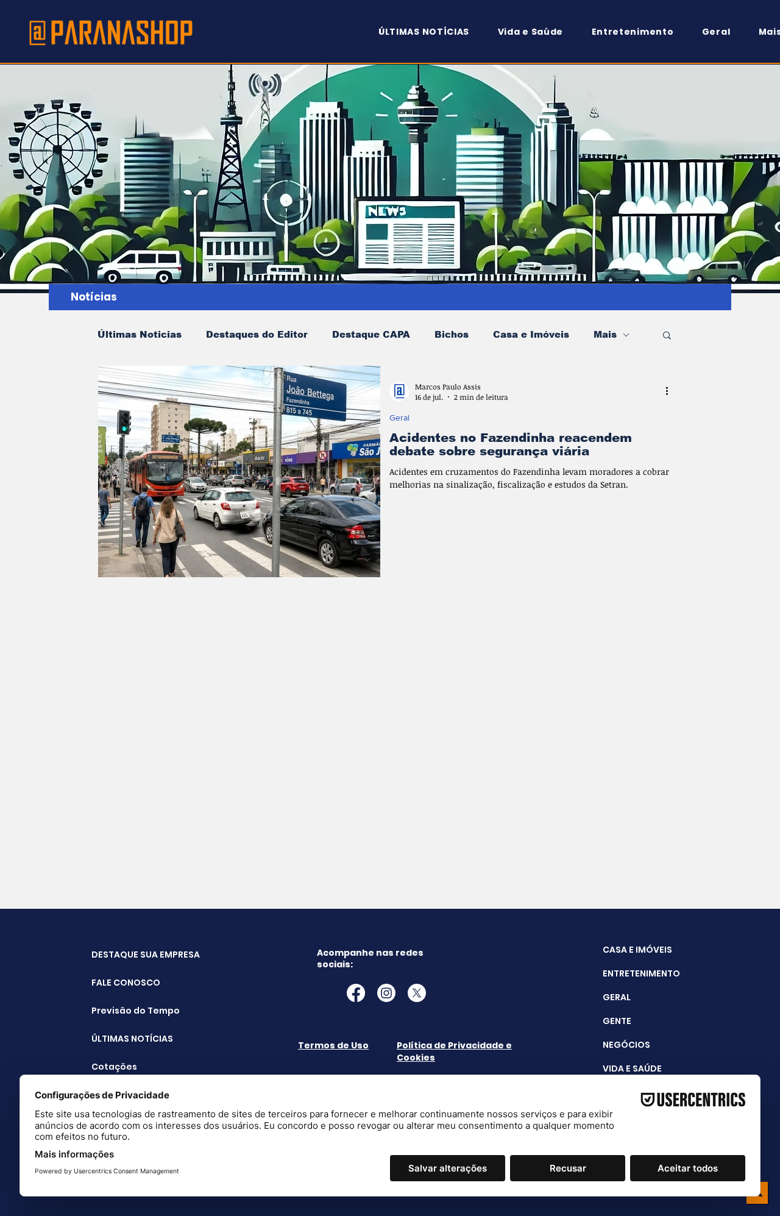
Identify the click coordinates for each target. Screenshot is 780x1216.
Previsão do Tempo (122, 1010)
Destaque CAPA (371, 334)
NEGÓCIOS (626, 1045)
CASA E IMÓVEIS (637, 950)
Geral (399, 417)
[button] (667, 336)
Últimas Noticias (140, 334)
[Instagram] (386, 993)
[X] (417, 993)
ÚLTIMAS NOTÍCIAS (122, 1039)
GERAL (617, 997)
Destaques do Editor (257, 334)
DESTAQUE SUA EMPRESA (122, 954)
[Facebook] (356, 993)
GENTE (617, 1021)
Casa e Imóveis (531, 334)
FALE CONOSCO (122, 982)
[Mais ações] (671, 391)
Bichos (451, 334)
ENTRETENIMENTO (641, 973)
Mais (605, 334)
